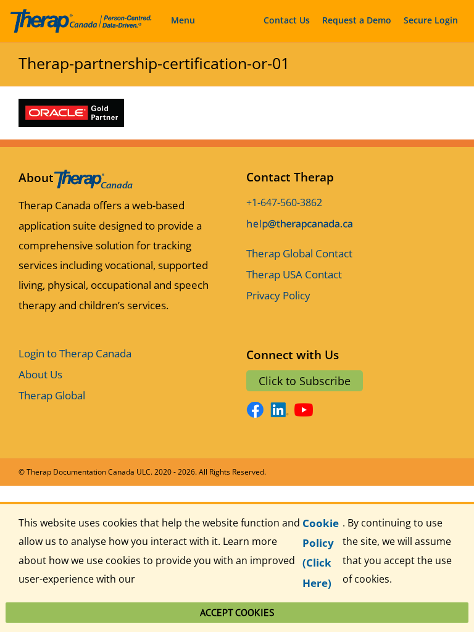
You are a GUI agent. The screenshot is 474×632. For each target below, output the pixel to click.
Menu (183, 20)
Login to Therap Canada (75, 353)
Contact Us (287, 20)
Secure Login (431, 20)
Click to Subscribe (305, 380)
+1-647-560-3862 (284, 202)
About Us (40, 374)
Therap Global (52, 395)
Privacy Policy (278, 295)
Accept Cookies (237, 612)
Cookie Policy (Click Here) (320, 553)
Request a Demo (356, 20)
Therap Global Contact (299, 253)
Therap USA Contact (294, 274)
